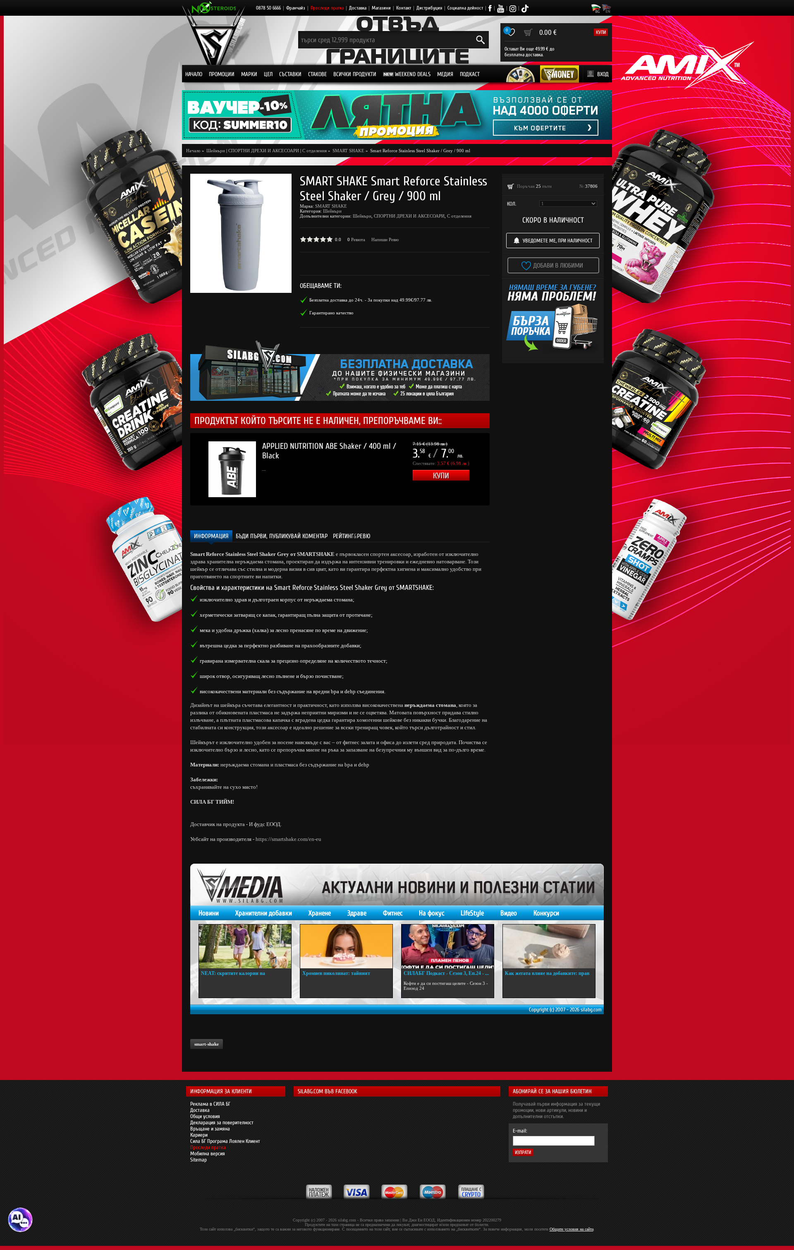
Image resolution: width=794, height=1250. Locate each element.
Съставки (290, 74)
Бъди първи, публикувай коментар (282, 536)
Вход (603, 74)
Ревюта (358, 239)
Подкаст (470, 74)
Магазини (381, 8)
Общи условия (205, 1116)
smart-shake (206, 1044)
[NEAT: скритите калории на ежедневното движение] (245, 946)
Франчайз (295, 8)
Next (502, 469)
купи (601, 32)
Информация (211, 536)
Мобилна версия (207, 1153)
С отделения (314, 150)
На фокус (431, 913)
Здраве (356, 913)
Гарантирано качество (331, 312)
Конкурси (546, 913)
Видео (508, 913)
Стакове (317, 74)
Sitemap (198, 1160)
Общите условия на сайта (571, 1229)
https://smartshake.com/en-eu (288, 839)
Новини (208, 913)
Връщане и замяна (210, 1128)
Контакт (403, 8)
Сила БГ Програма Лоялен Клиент (225, 1141)
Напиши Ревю (385, 239)
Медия (445, 74)
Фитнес (392, 913)
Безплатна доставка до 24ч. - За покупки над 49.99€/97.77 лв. (370, 299)
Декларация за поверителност (222, 1122)
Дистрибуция (429, 8)
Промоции (221, 74)
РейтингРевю (352, 536)
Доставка (357, 8)
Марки (249, 74)
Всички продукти (354, 74)
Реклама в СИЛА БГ (210, 1104)
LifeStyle (472, 913)
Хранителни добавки (263, 913)
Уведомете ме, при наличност (558, 240)
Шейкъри (332, 210)
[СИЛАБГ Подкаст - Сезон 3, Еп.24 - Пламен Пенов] (448, 946)
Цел (268, 74)
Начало (193, 74)
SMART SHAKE (331, 206)
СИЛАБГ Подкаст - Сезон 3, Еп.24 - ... (446, 973)
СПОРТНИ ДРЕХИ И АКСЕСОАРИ (263, 150)
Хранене (320, 913)
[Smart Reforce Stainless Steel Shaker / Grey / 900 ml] (241, 233)
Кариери (199, 1135)
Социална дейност (465, 8)
